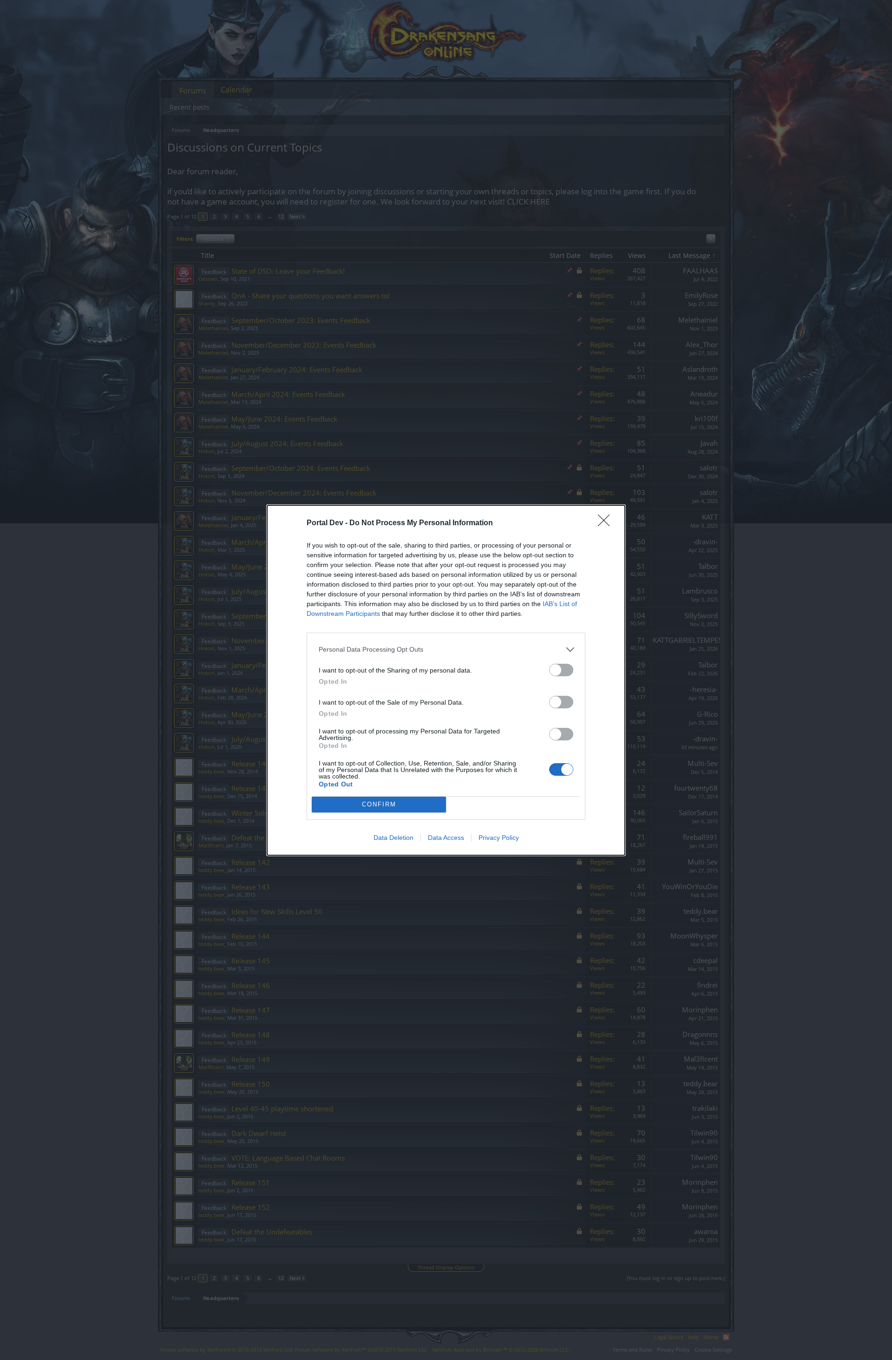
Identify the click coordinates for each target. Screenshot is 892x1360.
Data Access (446, 837)
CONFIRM (379, 804)
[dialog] (446, 680)
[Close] (607, 523)
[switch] (561, 670)
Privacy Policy (499, 837)
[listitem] (446, 649)
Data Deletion (393, 837)
